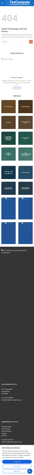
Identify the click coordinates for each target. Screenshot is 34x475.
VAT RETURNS (8, 106)
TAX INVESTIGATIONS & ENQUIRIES (26, 154)
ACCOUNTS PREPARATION (8, 188)
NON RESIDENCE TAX (8, 154)
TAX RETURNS (26, 172)
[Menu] (2, 3)
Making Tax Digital (17, 77)
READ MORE (17, 88)
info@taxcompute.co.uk (14, 400)
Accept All (17, 462)
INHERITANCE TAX (25, 138)
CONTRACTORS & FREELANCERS (8, 172)
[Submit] (31, 41)
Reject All (17, 471)
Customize (17, 466)
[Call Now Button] (29, 471)
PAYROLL (8, 122)
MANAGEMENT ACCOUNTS (25, 188)
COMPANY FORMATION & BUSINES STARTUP (8, 138)
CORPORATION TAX (25, 122)
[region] (17, 460)
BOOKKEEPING (25, 106)
